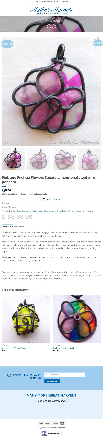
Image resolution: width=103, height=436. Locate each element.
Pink (70, 211)
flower (19, 211)
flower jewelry (27, 211)
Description (7, 226)
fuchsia (59, 211)
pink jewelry (77, 211)
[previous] (7, 91)
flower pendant (49, 211)
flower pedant (38, 211)
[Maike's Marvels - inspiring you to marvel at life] (52, 10)
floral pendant (11, 211)
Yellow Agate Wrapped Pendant (15, 348)
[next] (96, 91)
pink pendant (88, 211)
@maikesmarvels (58, 400)
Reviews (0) (20, 226)
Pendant (57, 21)
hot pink (65, 211)
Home (43, 21)
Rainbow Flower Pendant (63, 348)
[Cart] (100, 10)
